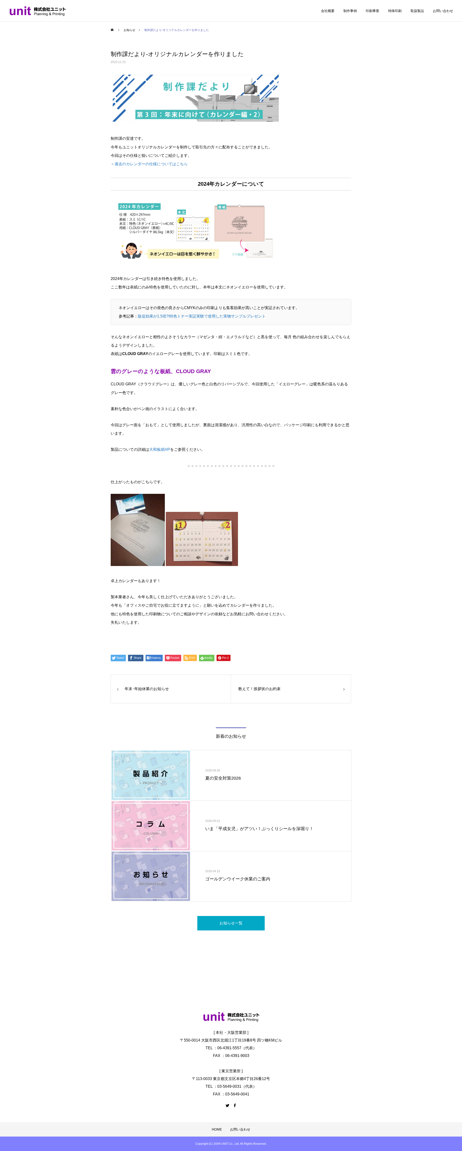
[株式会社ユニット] (37, 11)
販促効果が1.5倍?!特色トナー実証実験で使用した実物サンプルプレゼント (202, 316)
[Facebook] (234, 1105)
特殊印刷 (395, 11)
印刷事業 (372, 11)
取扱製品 (417, 11)
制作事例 (350, 11)
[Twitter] (227, 1105)
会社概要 (327, 11)
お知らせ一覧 (231, 923)
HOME (217, 1129)
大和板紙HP (159, 449)
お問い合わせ (443, 11)
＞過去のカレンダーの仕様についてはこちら (149, 164)
